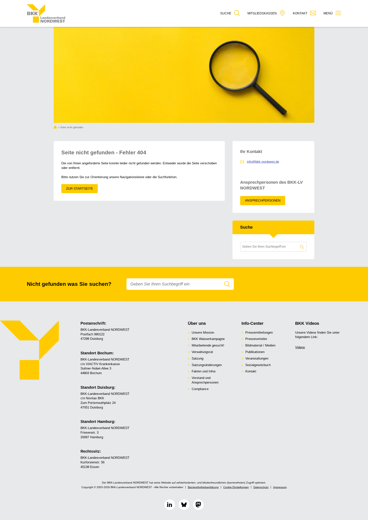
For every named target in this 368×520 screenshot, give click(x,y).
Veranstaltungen (256, 358)
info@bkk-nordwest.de (263, 162)
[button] (230, 13)
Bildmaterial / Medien (260, 345)
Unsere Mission (203, 332)
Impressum (280, 487)
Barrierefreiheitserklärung (203, 487)
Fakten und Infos (204, 371)
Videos (300, 347)
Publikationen (254, 352)
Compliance (200, 389)
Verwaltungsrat (202, 352)
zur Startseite (79, 188)
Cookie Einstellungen (236, 487)
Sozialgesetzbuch (258, 365)
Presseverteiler (256, 339)
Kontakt (250, 371)
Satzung (197, 358)
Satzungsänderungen (207, 365)
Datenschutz (261, 487)
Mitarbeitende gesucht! (208, 345)
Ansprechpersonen (262, 200)
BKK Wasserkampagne (208, 339)
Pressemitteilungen (259, 332)
